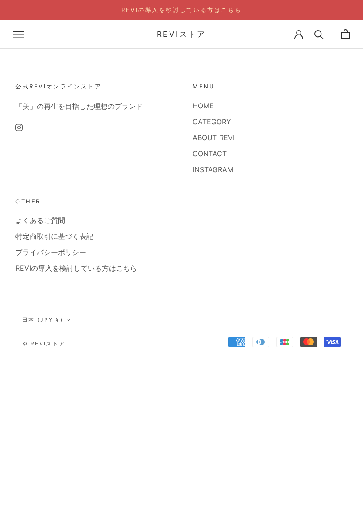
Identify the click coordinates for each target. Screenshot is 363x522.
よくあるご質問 (40, 220)
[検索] (319, 34)
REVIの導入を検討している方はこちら (181, 9)
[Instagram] (19, 126)
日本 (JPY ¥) (42, 319)
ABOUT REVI (214, 137)
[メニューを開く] (18, 34)
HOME (203, 105)
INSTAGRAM (213, 169)
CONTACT (210, 153)
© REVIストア (44, 343)
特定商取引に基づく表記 (54, 236)
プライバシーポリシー (50, 252)
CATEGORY (212, 121)
